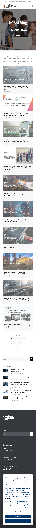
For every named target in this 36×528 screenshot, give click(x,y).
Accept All (18, 516)
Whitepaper (23, 61)
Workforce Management (13, 58)
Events (10, 61)
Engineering (9, 56)
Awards (23, 58)
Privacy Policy (8, 498)
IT (31, 56)
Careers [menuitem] (7, 1)
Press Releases (18, 64)
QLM (4, 58)
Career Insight (26, 56)
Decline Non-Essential (18, 521)
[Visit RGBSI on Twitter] (9, 469)
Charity (5, 61)
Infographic (16, 61)
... (14, 342)
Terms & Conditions (7, 525)
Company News (17, 56)
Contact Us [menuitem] (28, 1)
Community (29, 58)
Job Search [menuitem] (12, 1)
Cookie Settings (18, 512)
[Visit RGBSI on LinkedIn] (4, 469)
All (4, 56)
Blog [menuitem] (24, 1)
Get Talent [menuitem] (19, 1)
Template (29, 61)
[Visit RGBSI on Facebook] (6, 469)
